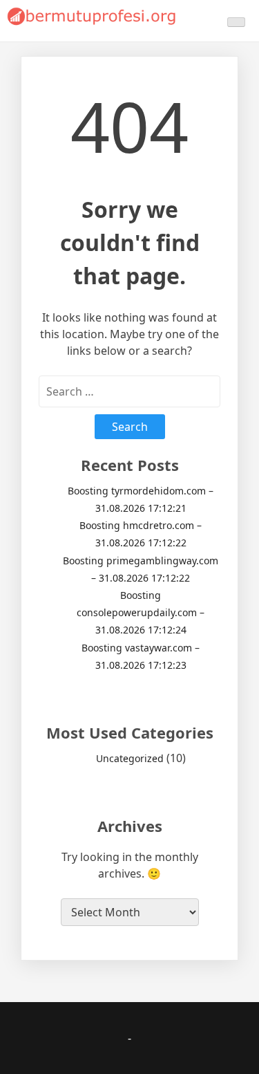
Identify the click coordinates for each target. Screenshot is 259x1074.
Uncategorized (130, 758)
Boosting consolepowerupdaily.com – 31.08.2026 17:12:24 (140, 612)
